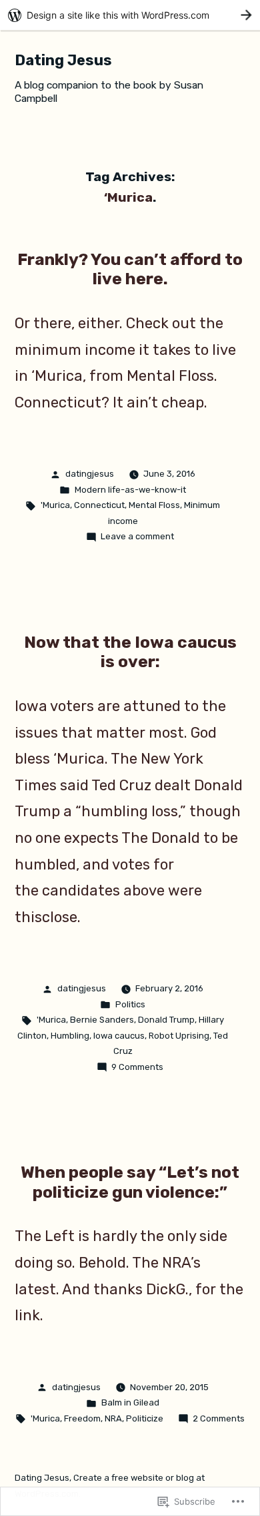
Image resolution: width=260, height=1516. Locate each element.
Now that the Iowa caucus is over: (130, 652)
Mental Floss (154, 505)
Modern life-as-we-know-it (130, 490)
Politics (130, 1004)
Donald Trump (166, 1020)
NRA (113, 1418)
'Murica (55, 505)
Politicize (144, 1418)
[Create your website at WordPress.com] (130, 15)
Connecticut (99, 505)
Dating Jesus (63, 60)
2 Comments (219, 1418)
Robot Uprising (179, 1036)
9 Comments (137, 1067)
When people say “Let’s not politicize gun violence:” (130, 1182)
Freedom (82, 1418)
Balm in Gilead (130, 1402)
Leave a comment (137, 536)
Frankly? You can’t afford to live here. (130, 269)
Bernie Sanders (102, 1020)
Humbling (70, 1036)
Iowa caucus (119, 1036)
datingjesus (89, 474)
